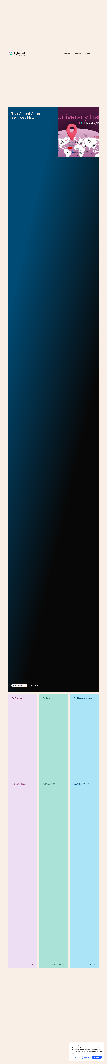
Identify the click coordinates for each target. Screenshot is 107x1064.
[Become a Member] (32, 964)
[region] (86, 1051)
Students (87, 53)
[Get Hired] (94, 964)
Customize (76, 1057)
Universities (66, 53)
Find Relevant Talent (57, 964)
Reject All (86, 1057)
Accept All (96, 1057)
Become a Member (27, 964)
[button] (77, 155)
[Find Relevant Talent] (63, 964)
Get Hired (90, 964)
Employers (77, 53)
